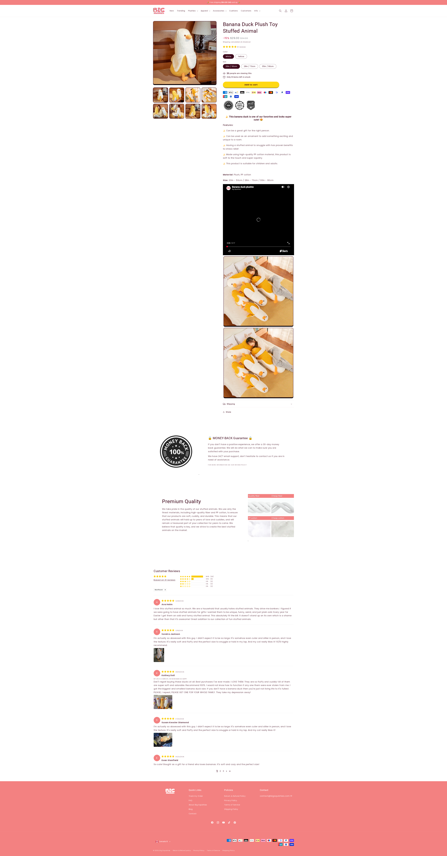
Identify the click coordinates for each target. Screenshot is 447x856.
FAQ (190, 800)
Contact (193, 813)
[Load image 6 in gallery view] (176, 111)
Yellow (241, 56)
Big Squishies (164, 850)
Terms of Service (232, 805)
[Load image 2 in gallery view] (176, 95)
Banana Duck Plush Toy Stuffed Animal (29, 848)
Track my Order (196, 796)
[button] (193, 10)
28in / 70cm (249, 66)
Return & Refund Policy (235, 796)
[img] (168, 600)
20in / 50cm (231, 66)
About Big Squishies (198, 805)
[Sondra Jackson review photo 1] (159, 655)
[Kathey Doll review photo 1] (163, 702)
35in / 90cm (268, 66)
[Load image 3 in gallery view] (192, 95)
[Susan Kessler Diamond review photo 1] (163, 740)
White (228, 56)
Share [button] (228, 412)
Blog (191, 809)
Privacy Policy (230, 800)
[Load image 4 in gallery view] (209, 95)
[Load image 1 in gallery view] (160, 95)
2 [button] (220, 771)
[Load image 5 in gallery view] (160, 111)
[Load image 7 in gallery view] (192, 111)
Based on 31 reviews (164, 580)
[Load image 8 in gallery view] (209, 111)
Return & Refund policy (182, 850)
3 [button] (223, 771)
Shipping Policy (231, 809)
